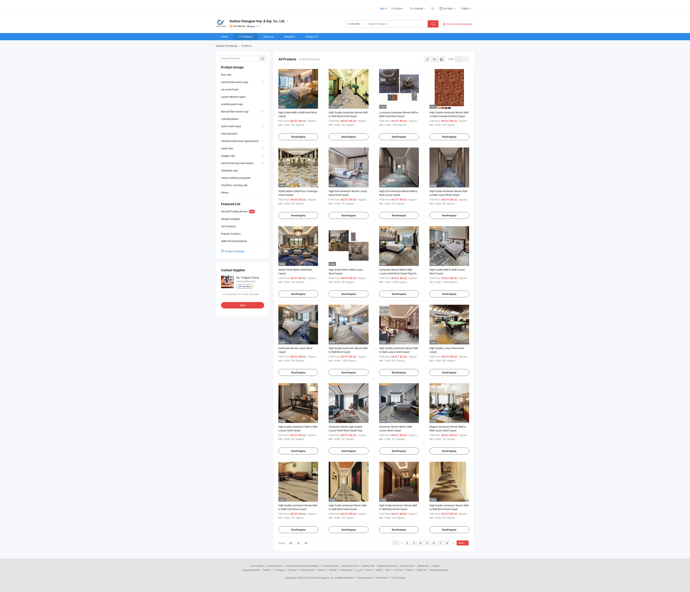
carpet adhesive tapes (233, 96)
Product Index (407, 565)
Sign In (383, 8)
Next (461, 543)
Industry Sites (368, 565)
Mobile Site (423, 565)
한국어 (368, 569)
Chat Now (246, 286)
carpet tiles (227, 148)
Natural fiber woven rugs (235, 111)
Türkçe (409, 569)
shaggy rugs (228, 155)
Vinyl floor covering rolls (234, 185)
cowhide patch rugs (232, 104)
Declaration (382, 577)
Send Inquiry (298, 136)
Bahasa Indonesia (439, 569)
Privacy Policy (398, 577)
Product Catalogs (234, 251)
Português (280, 569)
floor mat (226, 74)
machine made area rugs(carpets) (240, 141)
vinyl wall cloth (229, 133)
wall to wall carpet (231, 126)
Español (267, 569)
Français (292, 569)
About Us (268, 36)
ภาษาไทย (398, 569)
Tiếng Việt (422, 569)
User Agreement (365, 577)
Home (224, 36)
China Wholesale (330, 565)
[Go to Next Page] (465, 59)
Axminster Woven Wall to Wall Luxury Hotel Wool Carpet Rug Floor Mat (399, 273)
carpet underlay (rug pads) (236, 177)
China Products (274, 565)
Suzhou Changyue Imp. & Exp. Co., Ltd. (257, 21)
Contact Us (311, 36)
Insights (436, 565)
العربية (359, 569)
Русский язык (307, 569)
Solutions (289, 36)
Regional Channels (387, 565)
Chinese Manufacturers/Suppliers (302, 565)
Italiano (321, 569)
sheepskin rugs (229, 170)
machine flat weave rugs (234, 82)
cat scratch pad (229, 89)
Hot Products (256, 565)
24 (290, 543)
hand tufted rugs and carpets (237, 163)
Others (225, 192)
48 (306, 543)
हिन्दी (388, 569)
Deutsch (333, 569)
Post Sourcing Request (459, 24)
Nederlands (346, 569)
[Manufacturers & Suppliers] (239, 7)
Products (247, 36)
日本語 (379, 569)
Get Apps (448, 8)
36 (298, 543)
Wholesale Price (350, 565)
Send (242, 305)
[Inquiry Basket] (433, 8)
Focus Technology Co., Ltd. (321, 577)
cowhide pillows (230, 119)
